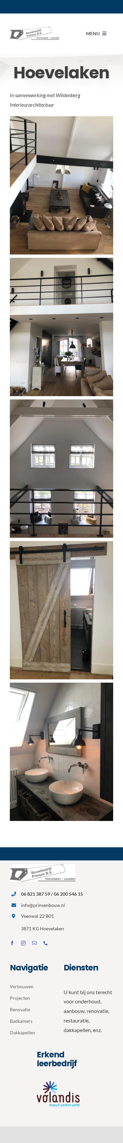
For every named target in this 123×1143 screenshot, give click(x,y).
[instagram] (23, 943)
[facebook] (12, 943)
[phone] (45, 943)
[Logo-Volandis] (61, 1080)
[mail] (34, 943)
